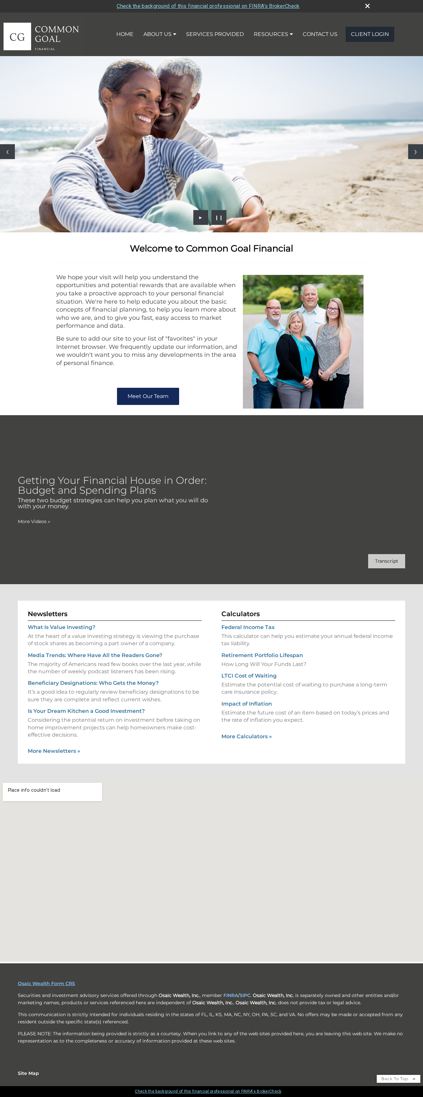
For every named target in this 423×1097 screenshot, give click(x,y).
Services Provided (215, 34)
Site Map (28, 1073)
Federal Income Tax (248, 627)
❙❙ (219, 217)
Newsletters (47, 614)
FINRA (230, 995)
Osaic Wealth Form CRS (46, 983)
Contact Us (320, 34)
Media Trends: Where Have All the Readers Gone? (95, 655)
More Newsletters (54, 751)
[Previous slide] (7, 151)
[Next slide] (415, 151)
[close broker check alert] (367, 6)
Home (125, 34)
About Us (157, 34)
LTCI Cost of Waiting (249, 676)
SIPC (245, 995)
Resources (271, 34)
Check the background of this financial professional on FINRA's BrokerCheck (208, 6)
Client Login (370, 34)
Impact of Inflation (246, 704)
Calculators (240, 614)
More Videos (34, 521)
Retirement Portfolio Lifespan (262, 655)
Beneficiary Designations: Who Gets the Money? (93, 683)
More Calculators (246, 736)
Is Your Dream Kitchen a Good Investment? (86, 711)
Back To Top (395, 1078)
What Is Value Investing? (61, 627)
